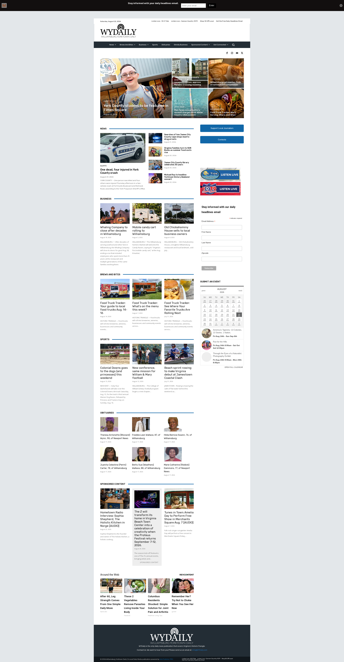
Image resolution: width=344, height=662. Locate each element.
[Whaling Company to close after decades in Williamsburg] (115, 213)
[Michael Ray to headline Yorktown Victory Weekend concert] (155, 178)
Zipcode (205, 253)
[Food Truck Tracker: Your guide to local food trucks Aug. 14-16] (115, 289)
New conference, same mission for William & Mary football (143, 373)
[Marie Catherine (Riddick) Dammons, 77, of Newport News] (173, 454)
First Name (206, 232)
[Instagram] (232, 53)
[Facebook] (227, 53)
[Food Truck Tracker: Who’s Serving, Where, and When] (226, 103)
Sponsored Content (112, 484)
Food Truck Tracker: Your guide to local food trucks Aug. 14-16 (113, 308)
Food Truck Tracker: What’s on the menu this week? (145, 306)
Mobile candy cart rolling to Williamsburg (144, 231)
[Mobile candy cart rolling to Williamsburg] (147, 213)
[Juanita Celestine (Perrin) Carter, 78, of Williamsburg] (109, 454)
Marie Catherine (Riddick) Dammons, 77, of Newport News (177, 468)
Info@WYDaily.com (199, 650)
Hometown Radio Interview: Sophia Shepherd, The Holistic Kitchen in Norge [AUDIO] (112, 519)
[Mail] (237, 53)
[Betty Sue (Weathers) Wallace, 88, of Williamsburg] (141, 454)
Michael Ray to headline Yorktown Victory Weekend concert (176, 177)
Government (179, 74)
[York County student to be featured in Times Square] (136, 88)
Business (105, 198)
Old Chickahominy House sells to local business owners (177, 231)
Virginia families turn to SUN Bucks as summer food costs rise (177, 150)
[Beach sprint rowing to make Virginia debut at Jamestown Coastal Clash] (179, 354)
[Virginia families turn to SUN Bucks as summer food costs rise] (155, 151)
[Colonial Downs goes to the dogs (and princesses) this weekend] (115, 354)
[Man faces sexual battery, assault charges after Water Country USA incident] (190, 103)
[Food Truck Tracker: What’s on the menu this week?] (147, 289)
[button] (233, 45)
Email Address (208, 221)
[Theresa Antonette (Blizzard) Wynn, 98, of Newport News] (109, 424)
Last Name (206, 242)
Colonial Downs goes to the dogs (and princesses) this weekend (114, 373)
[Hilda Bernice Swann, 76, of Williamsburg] (173, 424)
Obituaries (107, 412)
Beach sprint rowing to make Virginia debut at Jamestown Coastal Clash (178, 373)
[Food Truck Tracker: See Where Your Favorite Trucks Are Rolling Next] (179, 289)
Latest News (108, 101)
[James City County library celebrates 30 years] (155, 165)
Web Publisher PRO (166, 659)
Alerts (103, 166)
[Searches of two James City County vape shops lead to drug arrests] (155, 138)
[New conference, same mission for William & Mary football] (147, 354)
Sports (104, 339)
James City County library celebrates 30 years (176, 163)
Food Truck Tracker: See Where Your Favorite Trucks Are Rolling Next (177, 308)
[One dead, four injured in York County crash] (122, 148)
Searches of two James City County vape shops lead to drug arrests (177, 136)
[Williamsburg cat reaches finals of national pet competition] (226, 73)
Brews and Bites (217, 109)
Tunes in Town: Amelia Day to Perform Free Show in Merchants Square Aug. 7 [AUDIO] (179, 517)
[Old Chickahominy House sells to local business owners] (179, 213)
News (103, 128)
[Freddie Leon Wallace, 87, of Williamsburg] (141, 424)
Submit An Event (210, 281)
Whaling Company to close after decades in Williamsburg (114, 231)
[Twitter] (242, 53)
